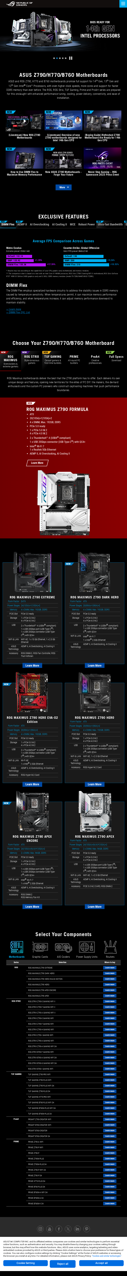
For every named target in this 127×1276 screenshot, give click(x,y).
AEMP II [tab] (22, 223)
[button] (54, 58)
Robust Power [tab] (86, 224)
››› (13, 309)
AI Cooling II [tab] (59, 224)
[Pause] (70, 58)
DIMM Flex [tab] (7, 223)
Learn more (109, 967)
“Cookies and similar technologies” (106, 1256)
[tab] (10, 361)
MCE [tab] (72, 224)
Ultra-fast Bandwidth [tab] (110, 223)
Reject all (62, 1263)
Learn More (37, 462)
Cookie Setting (26, 1263)
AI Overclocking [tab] (39, 224)
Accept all (101, 1263)
